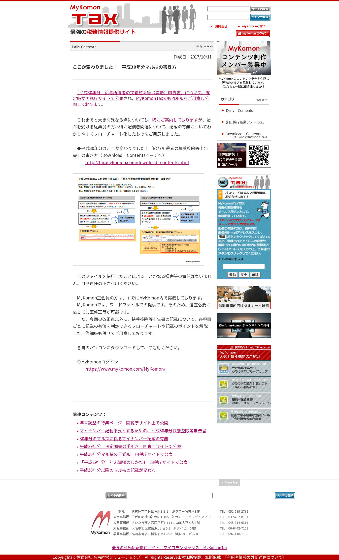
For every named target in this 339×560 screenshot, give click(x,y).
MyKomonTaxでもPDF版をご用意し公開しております (141, 101)
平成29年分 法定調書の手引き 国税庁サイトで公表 (130, 446)
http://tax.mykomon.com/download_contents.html (137, 162)
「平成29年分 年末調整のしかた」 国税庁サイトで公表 (134, 462)
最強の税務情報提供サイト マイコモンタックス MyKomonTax (169, 547)
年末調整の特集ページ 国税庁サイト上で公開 (124, 422)
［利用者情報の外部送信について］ (255, 557)
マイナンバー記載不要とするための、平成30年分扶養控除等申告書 (143, 430)
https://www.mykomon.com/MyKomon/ (125, 369)
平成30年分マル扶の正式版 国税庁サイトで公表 (126, 454)
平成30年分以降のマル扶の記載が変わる (118, 470)
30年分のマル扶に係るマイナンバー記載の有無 (124, 438)
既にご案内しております (175, 120)
